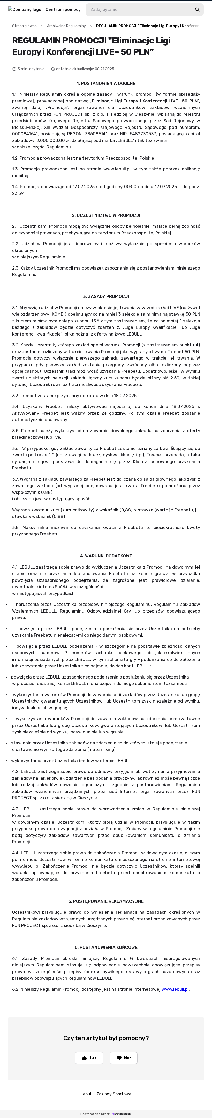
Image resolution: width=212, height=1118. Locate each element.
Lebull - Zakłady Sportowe (106, 1094)
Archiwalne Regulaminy (66, 26)
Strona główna (24, 26)
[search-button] (197, 9)
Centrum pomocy (63, 9)
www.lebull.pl (175, 989)
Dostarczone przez (95, 1114)
